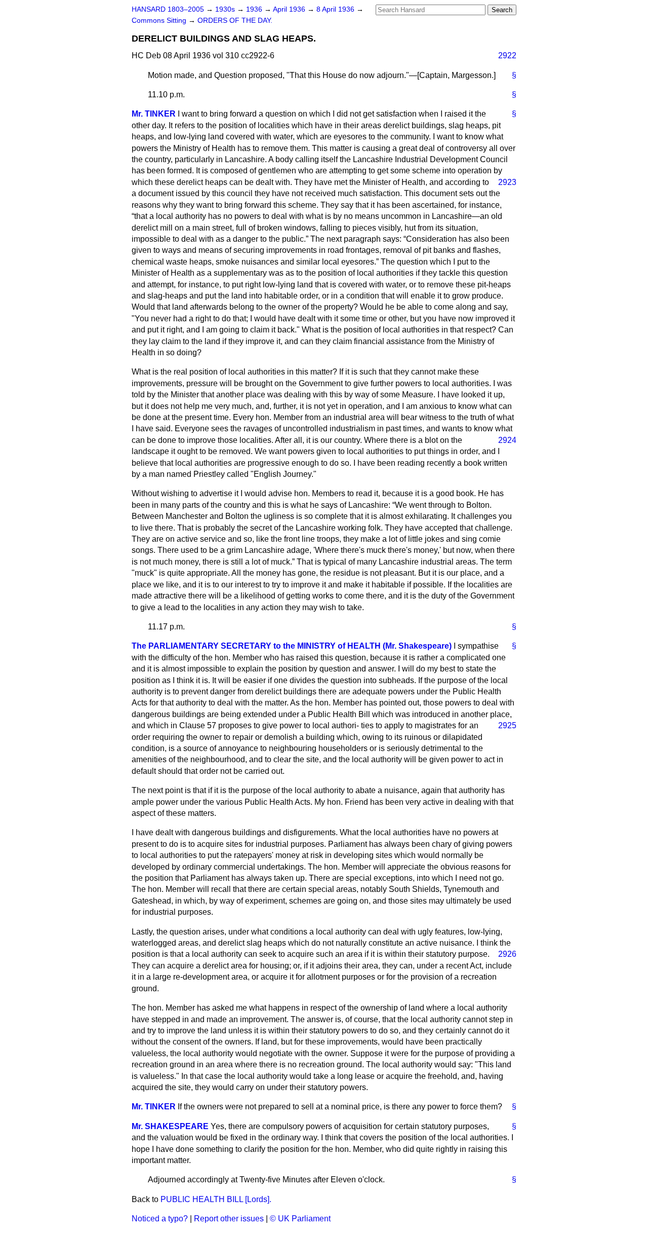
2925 (507, 725)
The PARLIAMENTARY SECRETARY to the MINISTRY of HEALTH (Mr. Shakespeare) (292, 646)
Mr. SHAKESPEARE (170, 1126)
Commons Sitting (160, 20)
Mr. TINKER (154, 113)
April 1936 (290, 9)
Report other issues (229, 1218)
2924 (507, 440)
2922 (507, 55)
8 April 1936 (336, 9)
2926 (507, 954)
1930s (226, 9)
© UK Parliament (300, 1218)
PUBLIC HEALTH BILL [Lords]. (215, 1199)
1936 (255, 9)
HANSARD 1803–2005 (168, 9)
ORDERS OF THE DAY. (234, 20)
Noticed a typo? (160, 1218)
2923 (507, 182)
